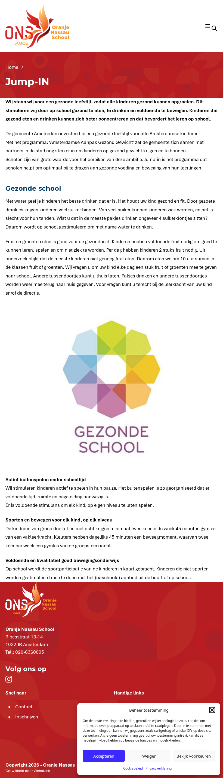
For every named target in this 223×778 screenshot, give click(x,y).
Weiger (149, 756)
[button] (212, 710)
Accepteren (103, 756)
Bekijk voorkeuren (193, 756)
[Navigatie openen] (208, 26)
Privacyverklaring (158, 768)
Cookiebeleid (133, 768)
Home (12, 67)
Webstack (42, 770)
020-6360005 (29, 652)
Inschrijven (26, 717)
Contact (23, 707)
